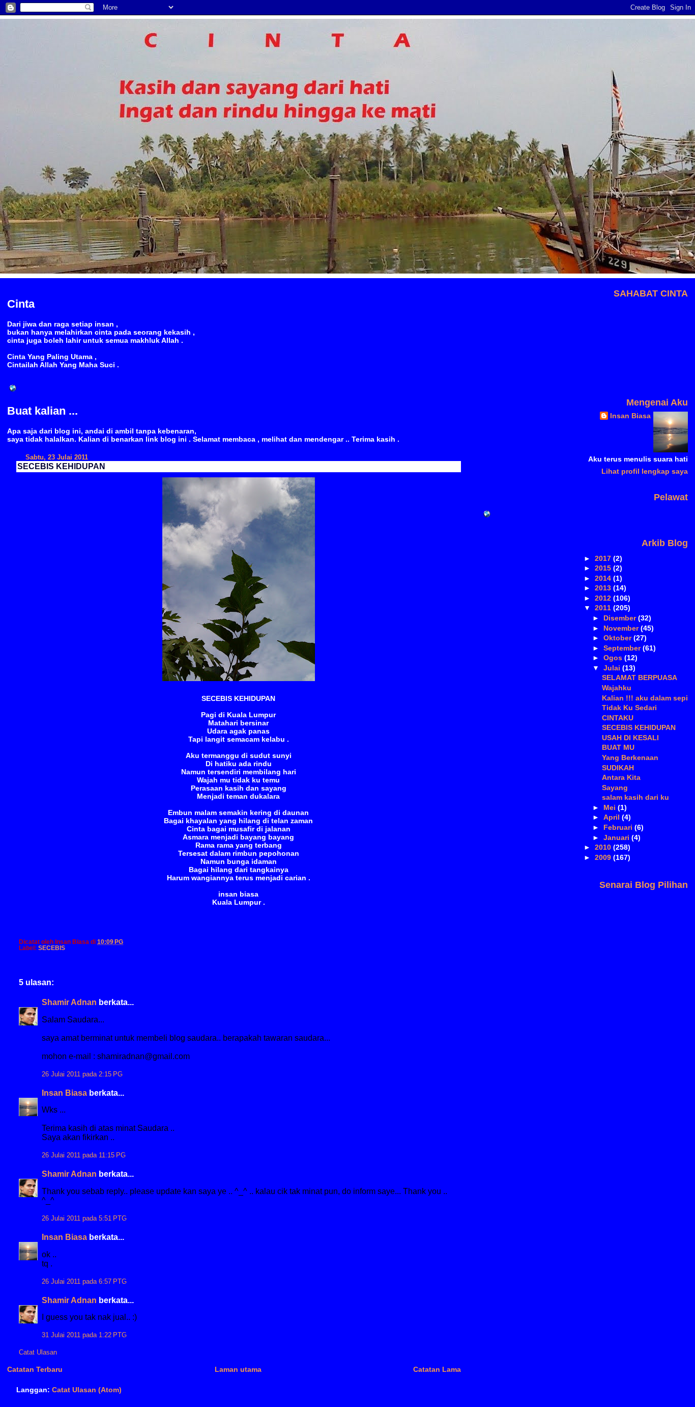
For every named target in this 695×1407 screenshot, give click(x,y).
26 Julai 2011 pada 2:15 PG (82, 1074)
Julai (612, 668)
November (622, 628)
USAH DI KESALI (630, 738)
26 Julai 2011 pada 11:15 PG (84, 1155)
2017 (604, 558)
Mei (610, 807)
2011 (604, 608)
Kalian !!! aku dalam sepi (645, 698)
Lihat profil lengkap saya (644, 471)
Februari (618, 827)
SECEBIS (51, 948)
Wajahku (616, 688)
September (623, 648)
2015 (604, 568)
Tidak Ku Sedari (629, 708)
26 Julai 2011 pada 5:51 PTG (84, 1218)
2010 (604, 847)
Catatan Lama (437, 1369)
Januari (617, 837)
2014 (604, 578)
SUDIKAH (618, 768)
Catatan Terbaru (35, 1369)
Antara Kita (621, 777)
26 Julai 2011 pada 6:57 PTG (84, 1281)
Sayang (615, 787)
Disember (620, 618)
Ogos (613, 658)
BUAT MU (618, 747)
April (612, 817)
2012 (604, 598)
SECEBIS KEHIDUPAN (61, 466)
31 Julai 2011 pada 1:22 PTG (84, 1335)
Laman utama (238, 1369)
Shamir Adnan (69, 1002)
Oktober (618, 638)
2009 (604, 857)
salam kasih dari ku (635, 797)
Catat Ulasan (38, 1352)
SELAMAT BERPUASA (639, 677)
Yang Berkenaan (630, 757)
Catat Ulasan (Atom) (87, 1390)
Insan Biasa (64, 1093)
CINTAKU (617, 718)
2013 (604, 588)
